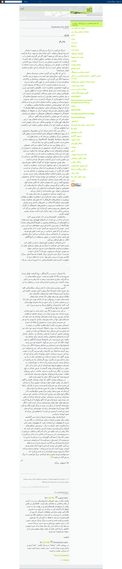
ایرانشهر (74, 121)
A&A (73, 106)
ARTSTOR (76, 110)
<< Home (65, 560)
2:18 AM (45, 542)
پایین (73, 180)
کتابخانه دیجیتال (77, 53)
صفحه (73, 147)
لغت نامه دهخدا (77, 57)
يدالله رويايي (76, 162)
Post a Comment (61, 555)
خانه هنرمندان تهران (79, 154)
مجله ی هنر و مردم (78, 89)
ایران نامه (75, 50)
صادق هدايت (76, 65)
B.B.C (73, 35)
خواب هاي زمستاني (78, 158)
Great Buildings (78, 117)
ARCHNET (76, 97)
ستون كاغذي (76, 136)
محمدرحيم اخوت (77, 85)
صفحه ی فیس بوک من (80, 32)
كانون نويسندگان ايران (80, 93)
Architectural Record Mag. (83, 114)
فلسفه (73, 61)
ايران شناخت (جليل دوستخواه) (83, 82)
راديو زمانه (74, 42)
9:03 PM (50, 498)
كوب (22, 8)
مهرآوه (73, 39)
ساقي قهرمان (76, 143)
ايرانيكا (73, 46)
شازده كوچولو (76, 132)
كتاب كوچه (75, 140)
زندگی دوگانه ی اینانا (79, 169)
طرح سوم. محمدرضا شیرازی (82, 125)
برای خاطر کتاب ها (78, 177)
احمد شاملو (75, 68)
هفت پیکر (75, 173)
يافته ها (74, 128)
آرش (73, 151)
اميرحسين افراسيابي (79, 166)
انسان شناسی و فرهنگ (80, 72)
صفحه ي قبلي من (78, 28)
